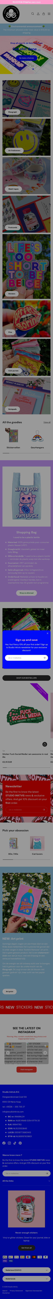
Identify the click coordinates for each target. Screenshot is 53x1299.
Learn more (37, 2)
